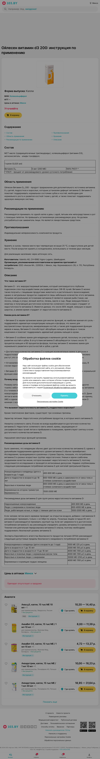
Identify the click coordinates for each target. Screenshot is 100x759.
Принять (64, 395)
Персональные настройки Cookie (50, 401)
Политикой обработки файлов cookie (59, 387)
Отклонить (36, 395)
